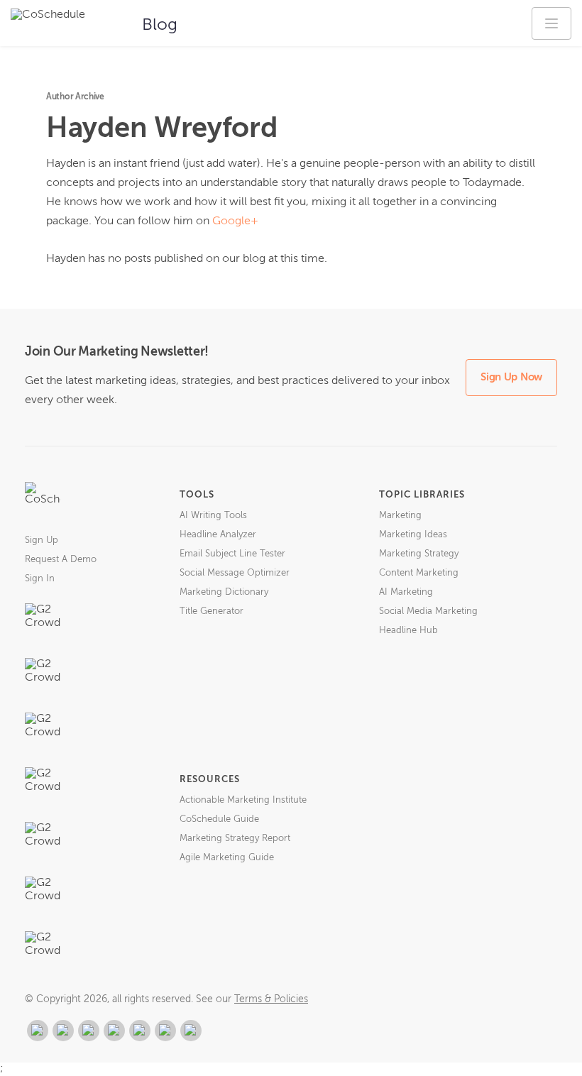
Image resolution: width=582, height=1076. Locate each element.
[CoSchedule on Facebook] (63, 1030)
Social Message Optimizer (235, 573)
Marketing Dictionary (224, 592)
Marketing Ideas (413, 534)
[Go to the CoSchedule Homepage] (42, 499)
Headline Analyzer (218, 534)
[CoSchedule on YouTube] (191, 1030)
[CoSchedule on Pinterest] (139, 1030)
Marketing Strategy (419, 554)
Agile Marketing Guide (227, 857)
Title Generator (211, 611)
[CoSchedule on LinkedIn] (114, 1030)
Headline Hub (408, 630)
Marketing (400, 515)
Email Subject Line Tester (232, 554)
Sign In (40, 578)
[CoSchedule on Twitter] (88, 1030)
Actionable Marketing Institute (243, 800)
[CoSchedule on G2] (37, 1030)
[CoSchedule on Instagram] (165, 1030)
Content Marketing (419, 573)
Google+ (235, 221)
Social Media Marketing (428, 611)
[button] (551, 23)
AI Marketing (406, 592)
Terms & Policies (271, 999)
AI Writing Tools (213, 515)
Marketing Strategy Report (235, 838)
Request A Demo (61, 559)
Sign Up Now (511, 377)
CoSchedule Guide (219, 819)
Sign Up (41, 540)
